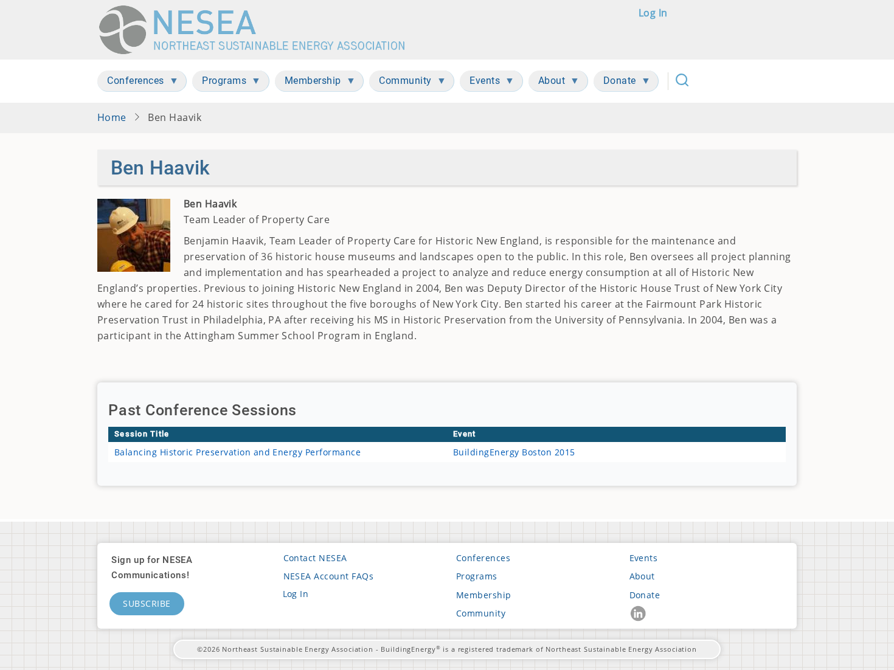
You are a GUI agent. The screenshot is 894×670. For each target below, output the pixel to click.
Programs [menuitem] (219, 83)
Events (643, 558)
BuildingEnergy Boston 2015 (514, 452)
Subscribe (146, 603)
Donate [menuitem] (615, 83)
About (642, 576)
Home (111, 117)
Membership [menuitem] (308, 83)
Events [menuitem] (480, 83)
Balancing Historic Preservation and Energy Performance (237, 452)
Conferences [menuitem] (130, 83)
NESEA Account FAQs (328, 576)
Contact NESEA (315, 558)
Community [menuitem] (400, 83)
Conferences (483, 558)
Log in (653, 12)
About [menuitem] (547, 83)
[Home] (257, 29)
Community (480, 613)
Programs (476, 576)
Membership (483, 595)
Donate (644, 595)
